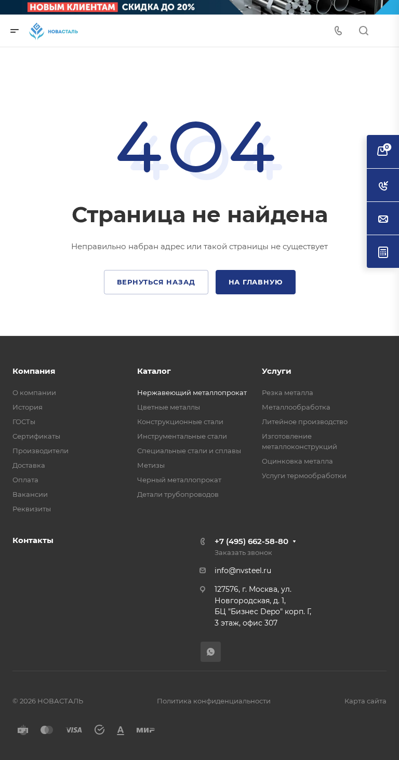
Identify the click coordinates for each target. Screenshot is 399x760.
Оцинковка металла (297, 461)
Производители (40, 450)
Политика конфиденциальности (214, 701)
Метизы (151, 465)
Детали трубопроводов (178, 494)
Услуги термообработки (304, 475)
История (27, 407)
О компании (34, 392)
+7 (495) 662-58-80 (251, 541)
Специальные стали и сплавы (189, 450)
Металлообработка (296, 407)
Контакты (33, 540)
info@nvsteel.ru (243, 570)
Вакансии (30, 494)
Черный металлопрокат (179, 480)
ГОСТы (23, 421)
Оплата (25, 480)
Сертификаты (36, 436)
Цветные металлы (168, 407)
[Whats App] (211, 652)
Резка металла (287, 392)
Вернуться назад (156, 282)
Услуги (276, 371)
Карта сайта (365, 701)
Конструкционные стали (180, 421)
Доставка (28, 465)
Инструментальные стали (182, 436)
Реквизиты (31, 509)
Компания (33, 371)
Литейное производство (305, 421)
